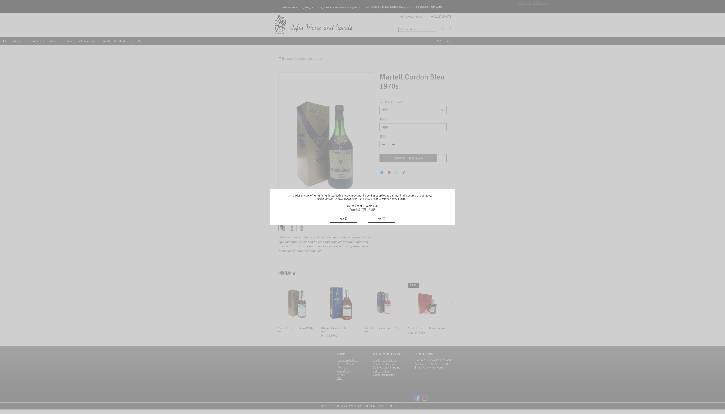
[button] (343, 219)
